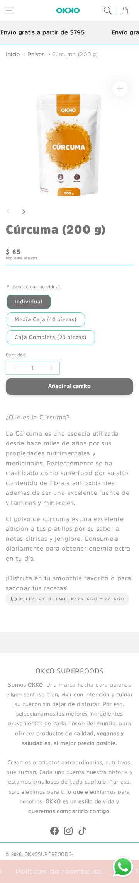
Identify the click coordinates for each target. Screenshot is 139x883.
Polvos (36, 54)
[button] (9, 10)
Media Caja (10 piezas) (46, 319)
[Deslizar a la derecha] (23, 211)
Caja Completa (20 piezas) (51, 337)
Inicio (13, 54)
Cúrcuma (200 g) (75, 54)
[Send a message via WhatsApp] (123, 867)
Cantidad (16, 354)
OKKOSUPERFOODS (47, 854)
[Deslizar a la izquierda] (8, 211)
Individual (29, 302)
